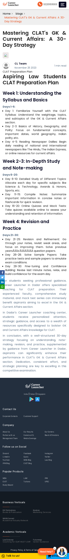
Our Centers (49, 432)
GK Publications (12, 511)
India (26, 394)
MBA (4, 478)
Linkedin (6, 457)
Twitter (47, 457)
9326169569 (50, 4)
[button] (46, 551)
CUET (5, 482)
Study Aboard (8, 485)
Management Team (10, 438)
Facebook (27, 453)
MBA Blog (27, 460)
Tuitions (27, 482)
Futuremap (41, 541)
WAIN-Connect (15, 520)
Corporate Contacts (10, 416)
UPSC (47, 482)
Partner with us (9, 435)
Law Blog (48, 460)
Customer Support (31, 416)
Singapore (41, 394)
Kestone (42, 511)
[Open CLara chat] (62, 552)
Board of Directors (52, 435)
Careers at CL (29, 435)
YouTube (6, 460)
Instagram (49, 453)
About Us (6, 432)
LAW (25, 478)
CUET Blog (28, 463)
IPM (46, 478)
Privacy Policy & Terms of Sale (24, 550)
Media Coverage (30, 438)
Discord (6, 453)
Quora (26, 457)
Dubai (32, 394)
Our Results (28, 432)
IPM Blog (6, 463)
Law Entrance (17, 541)
